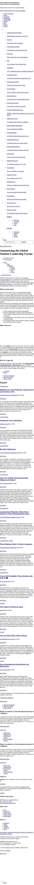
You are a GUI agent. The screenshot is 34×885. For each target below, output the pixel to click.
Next (5, 373)
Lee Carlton (8, 259)
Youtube (5, 826)
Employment (7, 816)
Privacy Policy (7, 814)
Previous (6, 371)
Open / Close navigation (18, 10)
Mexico (16, 233)
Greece (16, 236)
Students (12, 269)
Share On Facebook (8, 375)
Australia (16, 222)
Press (11, 270)
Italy (15, 225)
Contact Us (6, 811)
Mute (4, 883)
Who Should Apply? (6, 736)
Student (6, 20)
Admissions (6, 18)
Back (4, 239)
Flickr (5, 829)
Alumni (12, 272)
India (15, 235)
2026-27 (9, 217)
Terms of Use (7, 813)
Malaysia (16, 220)
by (8, 395)
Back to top (3, 853)
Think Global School (6, 10)
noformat (7, 850)
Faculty (12, 267)
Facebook (6, 828)
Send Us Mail (7, 379)
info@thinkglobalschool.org (7, 803)
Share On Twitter (8, 377)
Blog (4, 23)
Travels (5, 21)
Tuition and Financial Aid (7, 733)
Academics (6, 16)
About (5, 15)
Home (5, 262)
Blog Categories (10, 264)
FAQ (4, 810)
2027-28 (9, 228)
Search (5, 24)
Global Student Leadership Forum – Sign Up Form (17, 364)
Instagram (6, 823)
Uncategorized (4, 386)
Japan (15, 223)
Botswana (16, 232)
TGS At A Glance (8, 13)
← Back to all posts (5, 275)
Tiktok (5, 824)
